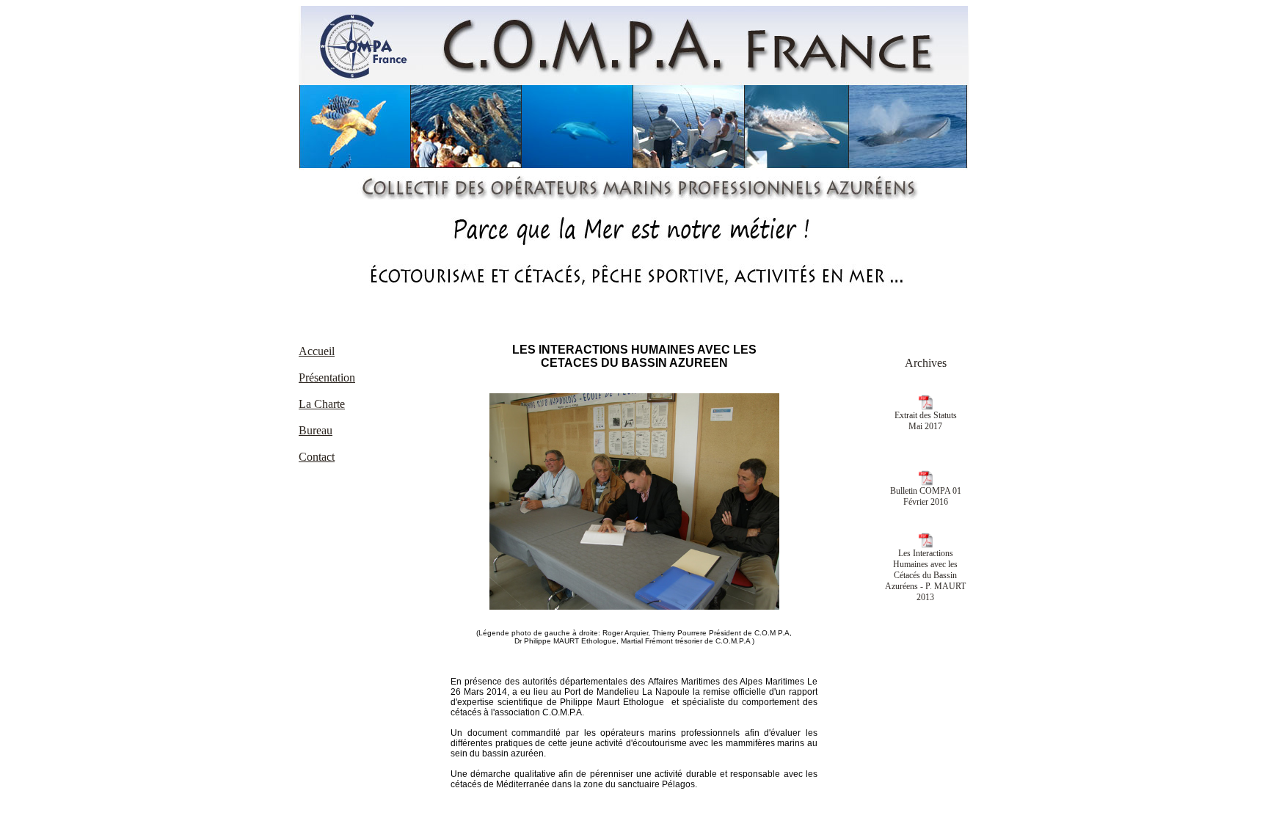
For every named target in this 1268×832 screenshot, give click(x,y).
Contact (317, 456)
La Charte (322, 404)
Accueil (317, 351)
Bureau (315, 430)
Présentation (327, 377)
